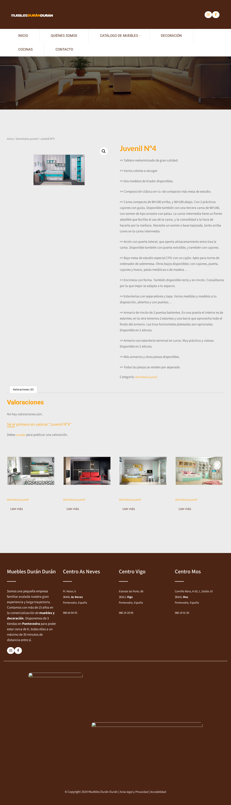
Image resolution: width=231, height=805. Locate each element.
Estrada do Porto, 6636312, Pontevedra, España (131, 596)
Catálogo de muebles (119, 36)
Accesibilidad (158, 792)
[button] (104, 151)
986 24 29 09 (126, 613)
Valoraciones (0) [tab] (23, 389)
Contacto (64, 49)
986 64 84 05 (70, 613)
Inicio (23, 36)
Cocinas (25, 49)
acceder (20, 435)
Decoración (171, 36)
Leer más (16, 508)
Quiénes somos (64, 36)
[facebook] (215, 14)
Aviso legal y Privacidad (134, 792)
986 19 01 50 (182, 613)
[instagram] (208, 14)
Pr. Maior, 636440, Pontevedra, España (75, 596)
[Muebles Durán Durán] (32, 4)
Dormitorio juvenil (27, 139)
